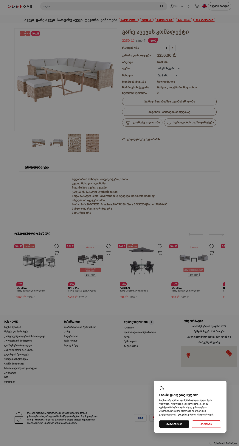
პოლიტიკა (206, 424)
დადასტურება (174, 424)
